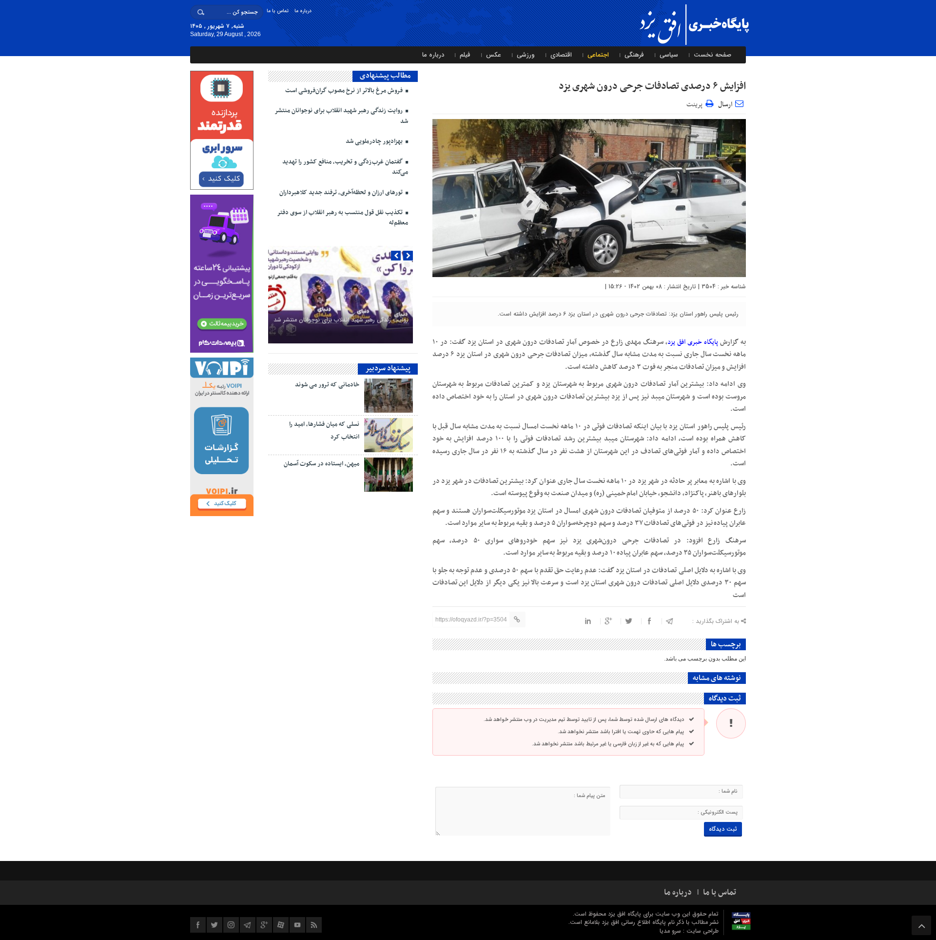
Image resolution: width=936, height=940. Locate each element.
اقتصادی (561, 55)
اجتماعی (598, 55)
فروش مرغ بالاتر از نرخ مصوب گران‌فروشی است (344, 90)
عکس (493, 55)
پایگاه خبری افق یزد (692, 342)
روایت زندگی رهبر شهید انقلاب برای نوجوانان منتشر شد (341, 115)
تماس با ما (278, 11)
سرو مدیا (671, 931)
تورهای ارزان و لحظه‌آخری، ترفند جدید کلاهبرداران (341, 192)
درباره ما (303, 11)
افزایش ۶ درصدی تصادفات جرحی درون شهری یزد (652, 86)
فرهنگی (634, 55)
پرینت (695, 103)
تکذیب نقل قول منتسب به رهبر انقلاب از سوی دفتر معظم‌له (342, 217)
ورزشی (526, 55)
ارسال (725, 105)
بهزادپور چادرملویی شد (375, 141)
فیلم (465, 55)
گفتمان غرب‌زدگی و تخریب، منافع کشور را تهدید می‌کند (345, 167)
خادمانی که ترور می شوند (327, 385)
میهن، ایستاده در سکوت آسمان (321, 464)
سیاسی (669, 55)
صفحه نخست (712, 55)
